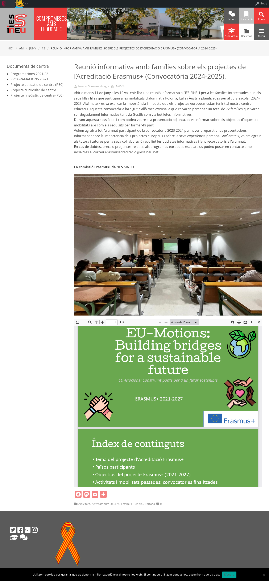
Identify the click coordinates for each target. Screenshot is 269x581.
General (138, 504)
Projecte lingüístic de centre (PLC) (37, 95)
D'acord (229, 574)
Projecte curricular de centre (33, 90)
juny (32, 48)
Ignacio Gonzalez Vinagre (93, 86)
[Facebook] (20, 530)
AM (21, 48)
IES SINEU (17, 23)
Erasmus (126, 504)
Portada (150, 504)
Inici (10, 48)
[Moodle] (14, 537)
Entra (263, 3)
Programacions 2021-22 (29, 74)
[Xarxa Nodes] (24, 537)
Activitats (84, 504)
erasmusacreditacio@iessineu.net (131, 152)
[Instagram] (35, 530)
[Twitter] (13, 530)
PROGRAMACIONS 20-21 (29, 79)
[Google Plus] (27, 530)
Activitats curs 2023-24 (105, 504)
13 (43, 48)
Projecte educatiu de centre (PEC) (37, 84)
